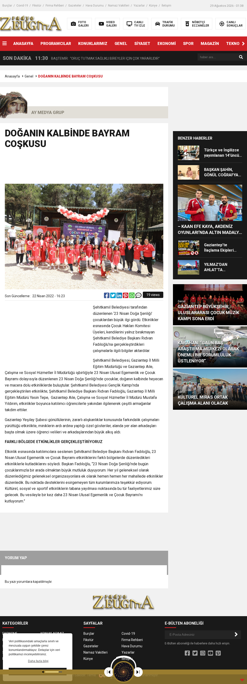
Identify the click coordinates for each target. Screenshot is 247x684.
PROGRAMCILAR (56, 43)
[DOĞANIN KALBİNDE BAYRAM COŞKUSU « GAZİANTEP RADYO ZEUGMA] (31, 23)
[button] (243, 43)
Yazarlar (139, 5)
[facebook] (107, 296)
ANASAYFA (23, 43)
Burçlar (7, 5)
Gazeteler (74, 5)
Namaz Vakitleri (118, 5)
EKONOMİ (167, 43)
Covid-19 (22, 5)
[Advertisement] (92, 168)
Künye (153, 5)
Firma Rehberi (55, 5)
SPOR (188, 43)
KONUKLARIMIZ (92, 43)
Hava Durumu (95, 5)
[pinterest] (126, 296)
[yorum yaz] (138, 296)
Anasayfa (12, 76)
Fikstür (36, 5)
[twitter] (113, 296)
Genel (29, 76)
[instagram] (202, 653)
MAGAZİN (210, 43)
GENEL (121, 43)
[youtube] (210, 653)
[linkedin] (120, 296)
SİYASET (142, 43)
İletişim (166, 5)
